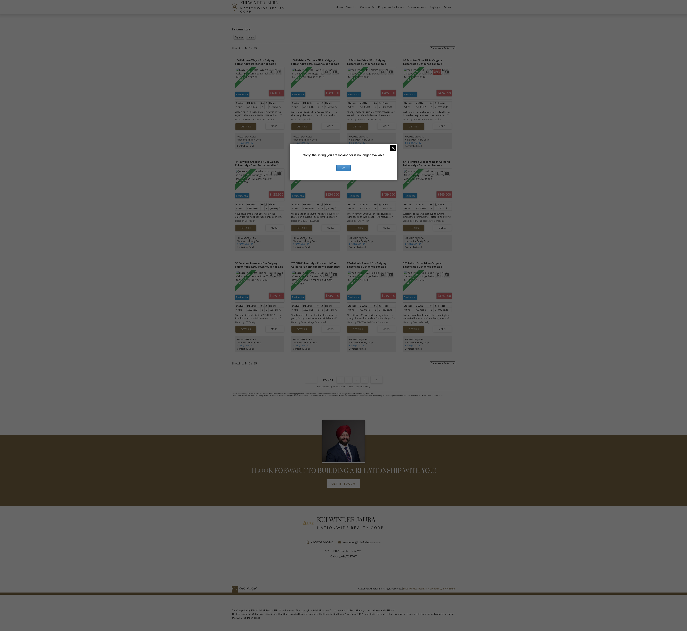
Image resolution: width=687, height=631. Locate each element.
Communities (416, 7)
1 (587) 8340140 (245, 142)
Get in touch (343, 483)
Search (350, 7)
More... (448, 7)
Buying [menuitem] (434, 7)
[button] (343, 483)
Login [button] (251, 37)
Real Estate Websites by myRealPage (436, 588)
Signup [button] (239, 37)
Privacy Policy (410, 588)
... (356, 380)
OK (343, 167)
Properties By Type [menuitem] (390, 7)
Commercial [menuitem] (367, 7)
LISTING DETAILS (245, 126)
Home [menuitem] (339, 7)
